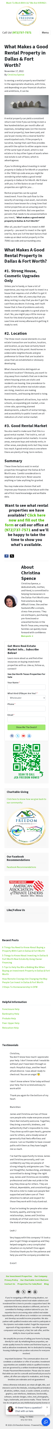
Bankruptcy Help (10, 1013)
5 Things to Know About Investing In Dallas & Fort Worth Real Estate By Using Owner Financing (25, 959)
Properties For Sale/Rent (30, 1284)
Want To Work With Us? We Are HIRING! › (26, 3)
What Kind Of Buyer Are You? (23, 693)
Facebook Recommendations (21, 867)
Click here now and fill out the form (25, 520)
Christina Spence (15, 74)
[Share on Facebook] (6, 556)
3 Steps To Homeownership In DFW (20, 987)
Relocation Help (10, 1027)
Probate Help (9, 1018)
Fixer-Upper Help (10, 1023)
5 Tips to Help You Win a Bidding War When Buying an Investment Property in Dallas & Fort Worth (26, 971)
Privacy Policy (11, 1280)
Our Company (40, 1276)
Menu (45, 33)
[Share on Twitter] (12, 556)
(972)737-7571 (22, 33)
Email (11, 715)
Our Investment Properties (19, 1276)
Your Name (14, 682)
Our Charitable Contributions (34, 1280)
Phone (11, 704)
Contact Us (9, 1284)
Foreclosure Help (10, 1009)
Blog (46, 1284)
